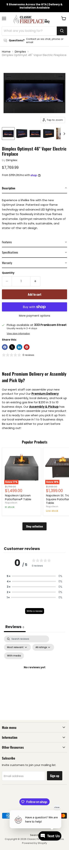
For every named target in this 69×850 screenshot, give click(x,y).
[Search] (62, 30)
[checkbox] (14, 655)
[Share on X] (12, 347)
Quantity (8, 272)
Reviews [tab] (14, 626)
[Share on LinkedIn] (19, 347)
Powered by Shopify (34, 843)
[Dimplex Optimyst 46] (8, 133)
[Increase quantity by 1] (35, 281)
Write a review (35, 611)
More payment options (34, 315)
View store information (18, 333)
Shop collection (34, 526)
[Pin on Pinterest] (27, 347)
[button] (34, 188)
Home (6, 51)
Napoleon (11, 502)
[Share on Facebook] (5, 347)
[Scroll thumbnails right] (64, 134)
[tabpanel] (34, 671)
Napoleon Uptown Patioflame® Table (18, 497)
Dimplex (20, 51)
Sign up (54, 775)
